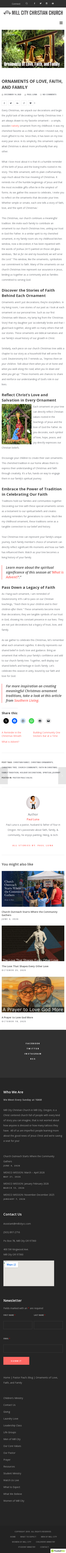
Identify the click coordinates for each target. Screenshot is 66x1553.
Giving (6, 1411)
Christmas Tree (9, 767)
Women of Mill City (13, 1500)
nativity (15, 125)
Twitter (33, 1048)
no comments (49, 94)
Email (6, 1338)
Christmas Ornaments (42, 762)
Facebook (33, 1043)
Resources (9, 1466)
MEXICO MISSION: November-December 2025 (28, 1194)
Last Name (39, 1315)
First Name (9, 1315)
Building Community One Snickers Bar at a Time (46, 734)
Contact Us (9, 1404)
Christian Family (21, 762)
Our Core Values (12, 1446)
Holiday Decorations (30, 772)
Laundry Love (10, 1418)
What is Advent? (10, 741)
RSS (33, 1059)
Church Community (27, 767)
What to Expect (11, 1487)
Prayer (6, 1459)
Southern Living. (26, 700)
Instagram (33, 1053)
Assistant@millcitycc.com (17, 1223)
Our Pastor (9, 1452)
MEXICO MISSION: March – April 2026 (24, 1172)
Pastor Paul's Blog (22, 777)
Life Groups (9, 1432)
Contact (44, 1547)
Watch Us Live (11, 1480)
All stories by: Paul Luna (33, 845)
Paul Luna (33, 819)
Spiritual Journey (51, 772)
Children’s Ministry (13, 1398)
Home (6, 1377)
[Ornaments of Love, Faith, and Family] (4, 103)
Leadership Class (12, 1425)
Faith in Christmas (48, 767)
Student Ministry (12, 1473)
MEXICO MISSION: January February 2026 (26, 1183)
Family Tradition (10, 772)
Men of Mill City (11, 1439)
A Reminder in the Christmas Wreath (11, 734)
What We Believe (12, 1493)
